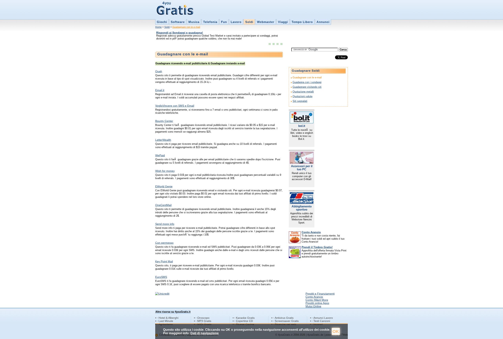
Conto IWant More (317, 299)
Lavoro (236, 22)
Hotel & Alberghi (168, 317)
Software (178, 22)
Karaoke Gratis (245, 317)
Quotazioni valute (302, 96)
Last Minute (166, 321)
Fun (224, 22)
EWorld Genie (164, 186)
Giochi (162, 22)
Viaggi (283, 22)
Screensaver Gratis (287, 321)
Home (158, 27)
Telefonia (210, 22)
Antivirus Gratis (284, 317)
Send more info (164, 223)
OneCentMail (163, 205)
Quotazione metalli (303, 91)
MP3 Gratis (204, 321)
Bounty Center (164, 121)
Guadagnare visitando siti (307, 86)
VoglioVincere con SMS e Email (174, 105)
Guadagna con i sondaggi (307, 82)
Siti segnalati (300, 101)
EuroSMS (161, 277)
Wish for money (165, 170)
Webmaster (265, 22)
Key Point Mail (164, 261)
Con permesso (164, 242)
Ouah (158, 71)
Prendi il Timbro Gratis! (317, 247)
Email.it (159, 90)
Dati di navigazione (204, 333)
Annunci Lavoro (323, 317)
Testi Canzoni (321, 321)
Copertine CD (244, 321)
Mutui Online (313, 306)
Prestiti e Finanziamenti (320, 293)
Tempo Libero (302, 22)
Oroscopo (203, 317)
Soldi (249, 22)
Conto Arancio (311, 232)
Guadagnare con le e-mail (186, 27)
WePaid (160, 155)
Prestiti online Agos (317, 303)
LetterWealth (163, 139)
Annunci (323, 22)
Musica (193, 22)
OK (335, 331)
